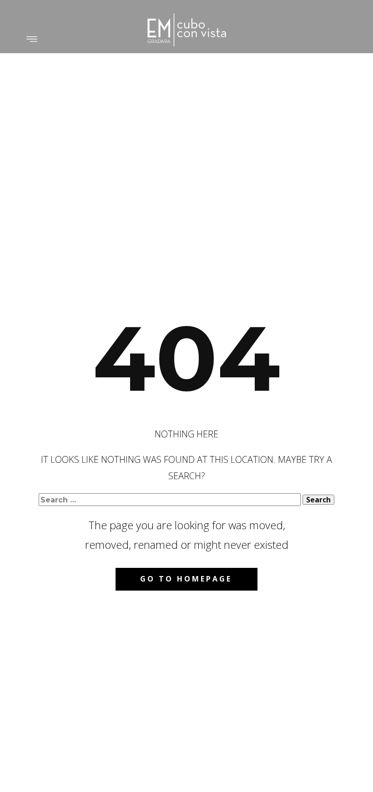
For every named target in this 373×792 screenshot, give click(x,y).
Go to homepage (186, 579)
